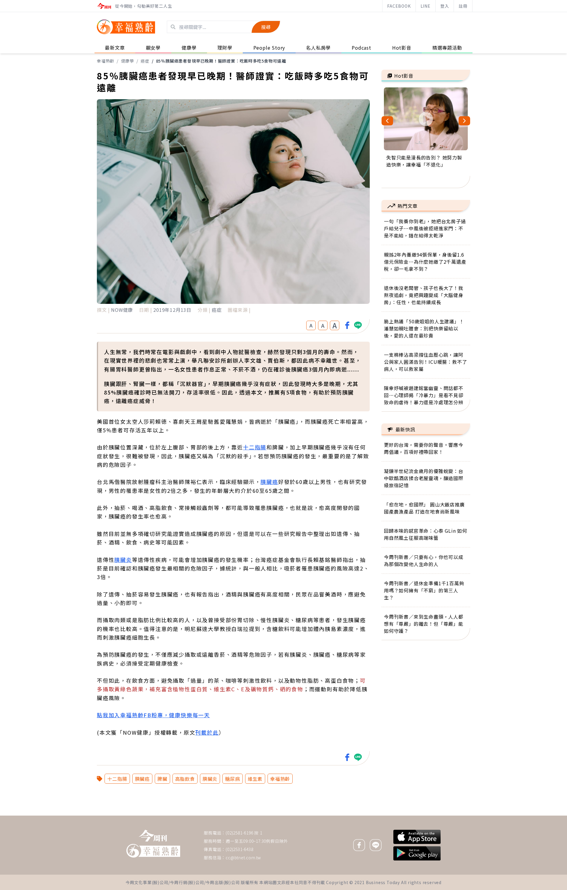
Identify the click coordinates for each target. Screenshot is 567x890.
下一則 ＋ (397, 815)
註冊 (463, 6)
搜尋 (266, 26)
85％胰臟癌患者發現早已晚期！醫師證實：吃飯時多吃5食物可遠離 (221, 61)
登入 (444, 6)
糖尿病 (232, 778)
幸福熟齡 (105, 61)
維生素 (255, 778)
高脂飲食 (185, 778)
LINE (426, 6)
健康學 (127, 61)
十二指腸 (254, 447)
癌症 (145, 61)
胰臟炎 (123, 559)
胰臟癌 (269, 481)
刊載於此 (207, 732)
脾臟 (162, 778)
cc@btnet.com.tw (243, 857)
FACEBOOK (398, 6)
